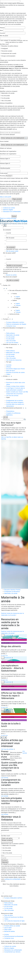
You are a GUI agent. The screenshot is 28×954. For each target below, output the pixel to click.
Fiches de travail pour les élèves (13, 917)
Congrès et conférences (13, 413)
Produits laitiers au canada (12, 926)
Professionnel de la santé (8, 53)
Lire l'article (24, 752)
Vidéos (8, 374)
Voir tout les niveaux (12, 342)
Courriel (2, 33)
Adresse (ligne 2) (5, 163)
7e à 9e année (5, 98)
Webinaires (9, 415)
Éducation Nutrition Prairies (12, 589)
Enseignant (4, 48)
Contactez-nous (11, 326)
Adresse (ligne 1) (5, 158)
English (18, 296)
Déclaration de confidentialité (12, 211)
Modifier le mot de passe (14, 265)
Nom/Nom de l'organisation (8, 151)
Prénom (2, 27)
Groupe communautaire (8, 56)
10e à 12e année (6, 100)
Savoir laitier (8, 927)
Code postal (3, 173)
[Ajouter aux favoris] (2, 635)
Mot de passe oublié (12, 251)
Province (2, 175)
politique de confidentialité (12, 879)
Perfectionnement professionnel (13, 936)
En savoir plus (8, 635)
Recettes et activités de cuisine (15, 372)
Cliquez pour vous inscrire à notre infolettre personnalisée (13, 61)
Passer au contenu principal (8, 218)
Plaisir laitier (7, 929)
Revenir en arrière (6, 199)
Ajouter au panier (7, 638)
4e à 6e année (5, 95)
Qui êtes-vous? (5, 835)
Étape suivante (17, 199)
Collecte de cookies (9, 208)
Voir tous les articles (12, 395)
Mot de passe (4, 35)
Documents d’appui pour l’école (15, 368)
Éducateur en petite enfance (9, 46)
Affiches (8, 367)
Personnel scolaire (6, 51)
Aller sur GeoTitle (6, 437)
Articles (6, 934)
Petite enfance (10, 333)
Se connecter (11, 247)
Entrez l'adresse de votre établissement (13, 138)
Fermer (14, 216)
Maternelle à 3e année (7, 93)
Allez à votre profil (5, 197)
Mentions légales (8, 209)
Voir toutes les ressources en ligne (14, 921)
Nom (1, 30)
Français (18, 305)
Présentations (10, 411)
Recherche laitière (9, 931)
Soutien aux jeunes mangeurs (14, 402)
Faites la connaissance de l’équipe (16, 324)
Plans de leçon (10, 370)
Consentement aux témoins (12, 952)
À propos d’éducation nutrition (15, 322)
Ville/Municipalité (5, 168)
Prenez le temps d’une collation (15, 386)
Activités (8, 365)
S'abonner (5, 862)
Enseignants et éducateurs (12, 591)
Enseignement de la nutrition (14, 400)
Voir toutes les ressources (13, 360)
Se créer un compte (12, 280)
